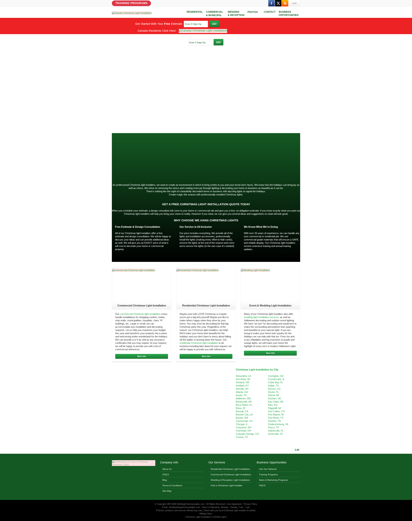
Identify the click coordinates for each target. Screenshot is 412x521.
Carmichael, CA (244, 421)
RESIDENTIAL (195, 11)
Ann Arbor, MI (243, 379)
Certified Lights (220, 517)
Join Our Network (268, 469)
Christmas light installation (162, 169)
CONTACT (270, 11)
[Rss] (285, 3)
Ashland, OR (242, 382)
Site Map (166, 491)
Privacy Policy (250, 504)
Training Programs (131, 3)
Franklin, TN (274, 421)
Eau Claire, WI (275, 401)
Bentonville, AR (244, 401)
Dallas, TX (273, 385)
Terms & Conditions (172, 485)
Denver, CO (274, 388)
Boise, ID (240, 408)
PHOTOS (253, 12)
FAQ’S (165, 474)
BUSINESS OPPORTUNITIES (289, 13)
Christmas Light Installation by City (257, 369)
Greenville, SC (275, 433)
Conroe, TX (242, 437)
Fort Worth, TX (275, 417)
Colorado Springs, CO (247, 433)
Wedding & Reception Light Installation (230, 480)
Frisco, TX (273, 427)
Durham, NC (274, 398)
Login (294, 3)
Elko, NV (272, 405)
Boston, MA (242, 417)
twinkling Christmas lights (162, 163)
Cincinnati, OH (243, 430)
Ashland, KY (242, 385)
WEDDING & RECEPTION (236, 13)
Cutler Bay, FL (275, 382)
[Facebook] (271, 3)
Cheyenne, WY (244, 427)
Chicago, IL (242, 424)
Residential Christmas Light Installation (230, 469)
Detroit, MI (273, 395)
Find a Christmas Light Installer (226, 485)
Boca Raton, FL (244, 405)
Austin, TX (241, 395)
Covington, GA (275, 376)
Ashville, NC (242, 388)
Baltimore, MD (243, 398)
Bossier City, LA (244, 414)
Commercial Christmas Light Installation (231, 474)
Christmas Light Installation (231, 157)
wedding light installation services (261, 317)
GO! (214, 24)
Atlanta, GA (242, 392)
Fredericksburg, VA (278, 424)
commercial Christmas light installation (140, 314)
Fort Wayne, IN (276, 414)
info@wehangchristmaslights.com (184, 507)
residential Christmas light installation (199, 343)
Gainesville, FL (276, 430)
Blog (164, 480)
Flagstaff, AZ (274, 408)
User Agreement (234, 504)
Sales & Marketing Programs (273, 480)
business (289, 169)
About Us (167, 469)
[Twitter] (278, 3)
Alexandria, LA (243, 376)
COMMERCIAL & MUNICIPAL (214, 13)
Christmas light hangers (124, 175)
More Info (141, 356)
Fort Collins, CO (276, 411)
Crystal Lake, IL (276, 379)
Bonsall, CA (242, 411)
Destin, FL (273, 392)
